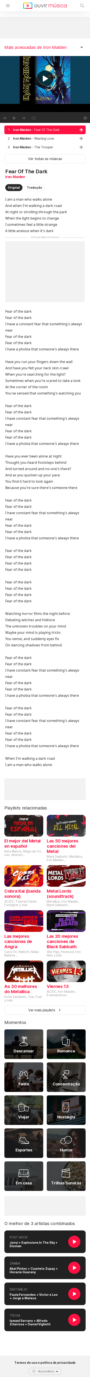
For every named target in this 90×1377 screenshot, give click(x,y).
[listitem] (45, 129)
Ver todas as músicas (45, 159)
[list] (45, 138)
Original (14, 187)
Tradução (34, 187)
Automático (46, 1371)
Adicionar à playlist (81, 130)
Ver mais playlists (41, 1010)
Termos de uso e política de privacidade (45, 1362)
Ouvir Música (45, 6)
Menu (7, 5)
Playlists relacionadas (25, 808)
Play (45, 78)
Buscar (82, 5)
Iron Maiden (15, 177)
